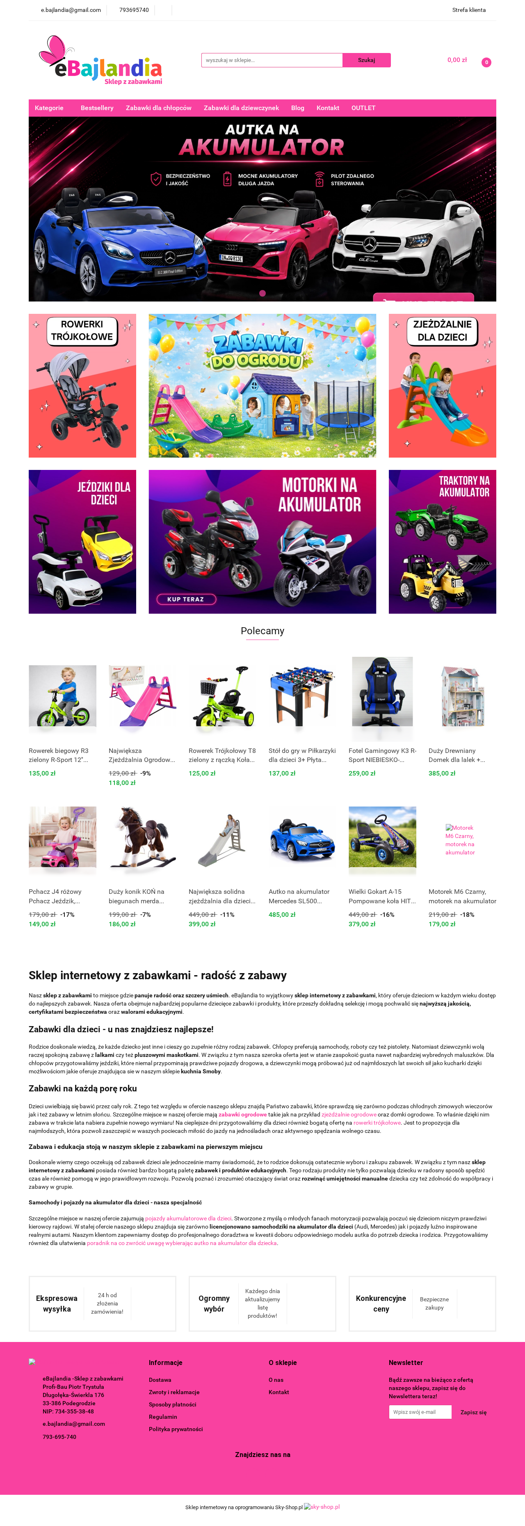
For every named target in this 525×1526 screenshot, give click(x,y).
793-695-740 (59, 1437)
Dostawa (160, 1379)
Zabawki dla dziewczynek (241, 108)
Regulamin (163, 1416)
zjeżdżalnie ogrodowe (349, 1114)
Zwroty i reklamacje (174, 1392)
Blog (297, 108)
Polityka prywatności (176, 1429)
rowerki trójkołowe (377, 1122)
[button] (166, 1363)
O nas (276, 1379)
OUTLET (364, 108)
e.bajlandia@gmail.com (74, 1423)
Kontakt (328, 108)
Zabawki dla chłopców (159, 108)
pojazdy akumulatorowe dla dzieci (188, 1218)
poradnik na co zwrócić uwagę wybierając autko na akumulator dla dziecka (182, 1243)
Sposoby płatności (172, 1404)
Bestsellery (97, 108)
